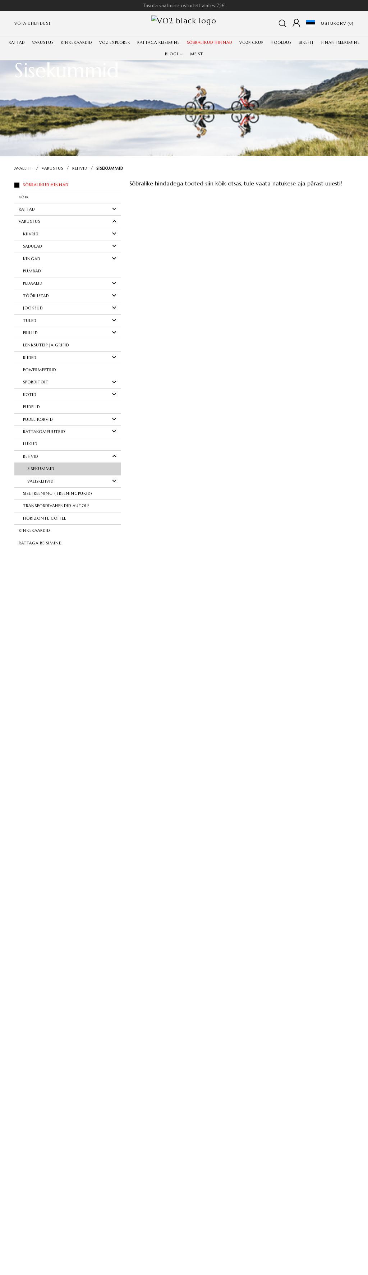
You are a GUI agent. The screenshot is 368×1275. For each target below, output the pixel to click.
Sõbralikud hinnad (45, 184)
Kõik (24, 197)
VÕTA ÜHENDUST (32, 23)
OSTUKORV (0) (337, 23)
